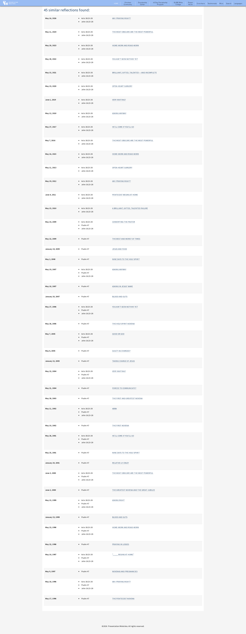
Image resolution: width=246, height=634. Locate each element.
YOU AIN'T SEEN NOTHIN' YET (125, 306)
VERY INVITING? (119, 99)
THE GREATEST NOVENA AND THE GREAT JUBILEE (133, 490)
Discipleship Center (142, 4)
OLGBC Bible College (178, 4)
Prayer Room (190, 4)
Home (116, 4)
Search (228, 4)
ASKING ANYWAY (119, 113)
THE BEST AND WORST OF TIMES (126, 239)
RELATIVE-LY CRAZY (120, 463)
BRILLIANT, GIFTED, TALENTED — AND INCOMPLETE (134, 72)
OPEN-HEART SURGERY (122, 86)
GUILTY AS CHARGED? (121, 351)
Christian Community (128, 4)
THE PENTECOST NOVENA (123, 598)
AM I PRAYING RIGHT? (121, 18)
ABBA (114, 408)
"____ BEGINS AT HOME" (123, 554)
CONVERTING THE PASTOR (123, 222)
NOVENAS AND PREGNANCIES (124, 571)
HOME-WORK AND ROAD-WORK (125, 45)
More (221, 4)
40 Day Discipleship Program (160, 4)
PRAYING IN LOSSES (120, 544)
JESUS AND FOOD (119, 249)
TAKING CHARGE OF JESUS (123, 361)
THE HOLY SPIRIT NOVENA (123, 323)
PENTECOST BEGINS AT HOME (125, 194)
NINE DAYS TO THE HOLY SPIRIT (126, 259)
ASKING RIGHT (118, 500)
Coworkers (201, 4)
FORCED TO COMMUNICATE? (124, 388)
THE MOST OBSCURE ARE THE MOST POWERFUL (132, 32)
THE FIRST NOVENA (120, 425)
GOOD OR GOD (118, 334)
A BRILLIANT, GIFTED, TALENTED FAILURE (130, 208)
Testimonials (212, 4)
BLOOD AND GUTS (119, 296)
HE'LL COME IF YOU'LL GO (123, 127)
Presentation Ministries (13, 3)
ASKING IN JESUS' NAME (122, 286)
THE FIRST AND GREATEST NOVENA (127, 398)
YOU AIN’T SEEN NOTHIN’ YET (125, 59)
